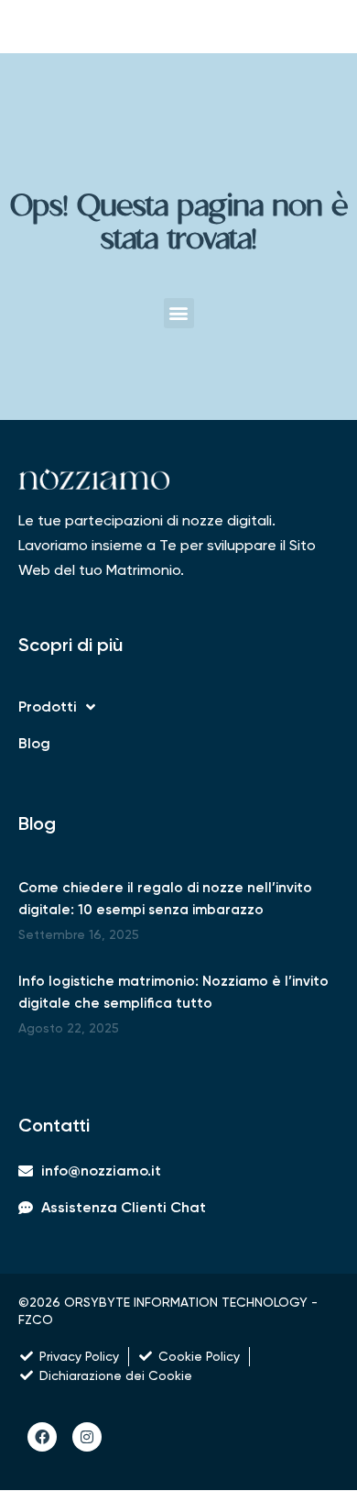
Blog (34, 743)
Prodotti (47, 706)
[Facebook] (42, 1437)
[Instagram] (87, 1437)
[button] (179, 313)
